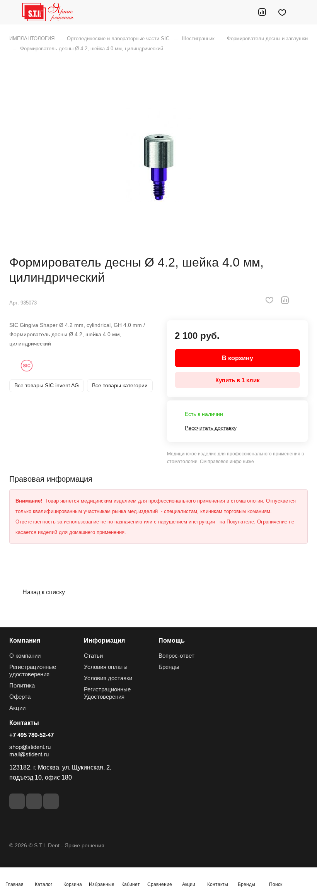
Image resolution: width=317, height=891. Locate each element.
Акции (17, 708)
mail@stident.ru (29, 754)
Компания (24, 640)
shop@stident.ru (30, 747)
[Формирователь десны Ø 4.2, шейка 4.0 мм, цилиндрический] (158, 153)
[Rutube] (34, 801)
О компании (25, 655)
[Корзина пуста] (302, 12)
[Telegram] (51, 801)
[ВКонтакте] (17, 801)
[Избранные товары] (282, 12)
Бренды (168, 667)
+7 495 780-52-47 (31, 735)
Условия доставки (108, 678)
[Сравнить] (285, 300)
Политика (22, 685)
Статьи (93, 655)
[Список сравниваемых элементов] (262, 12)
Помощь (171, 640)
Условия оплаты (106, 667)
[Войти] (242, 12)
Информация (104, 640)
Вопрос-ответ (176, 655)
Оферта (20, 696)
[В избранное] (269, 300)
